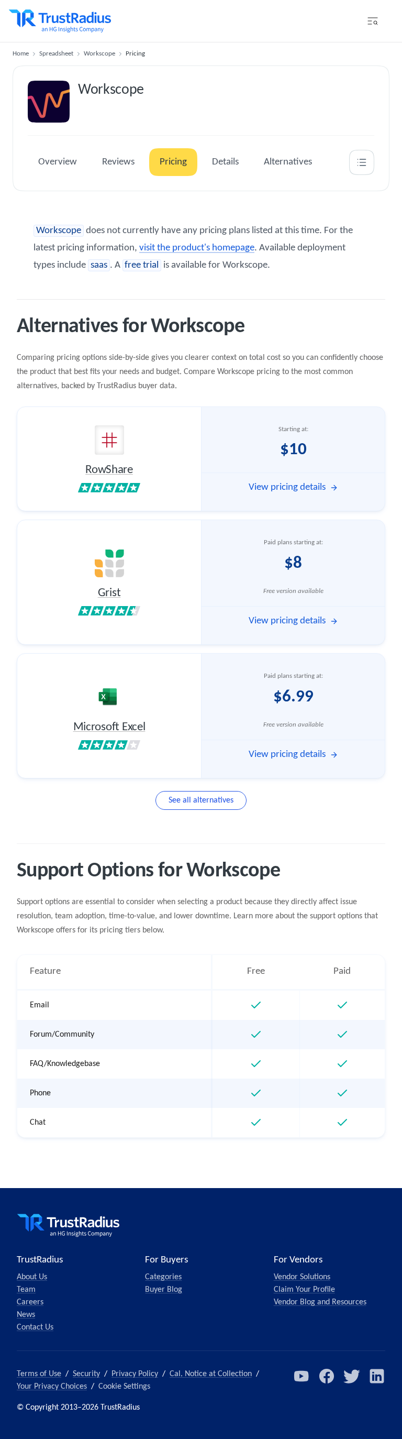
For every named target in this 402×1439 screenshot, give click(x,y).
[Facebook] (326, 1376)
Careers (30, 1302)
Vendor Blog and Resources (320, 1302)
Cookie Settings (124, 1386)
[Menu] (372, 21)
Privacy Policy (134, 1374)
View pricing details (287, 487)
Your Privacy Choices (52, 1386)
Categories (163, 1277)
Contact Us (35, 1327)
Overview (57, 162)
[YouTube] (301, 1376)
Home (21, 53)
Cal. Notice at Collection (211, 1374)
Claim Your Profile (304, 1290)
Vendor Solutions (302, 1277)
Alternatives (288, 162)
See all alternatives (201, 800)
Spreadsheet (56, 53)
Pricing (173, 162)
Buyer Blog (163, 1290)
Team (26, 1290)
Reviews (118, 162)
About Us (32, 1277)
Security (86, 1374)
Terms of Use (39, 1374)
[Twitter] (351, 1376)
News (26, 1315)
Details (225, 162)
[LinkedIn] (376, 1376)
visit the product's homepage (196, 248)
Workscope (99, 53)
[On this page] (361, 162)
